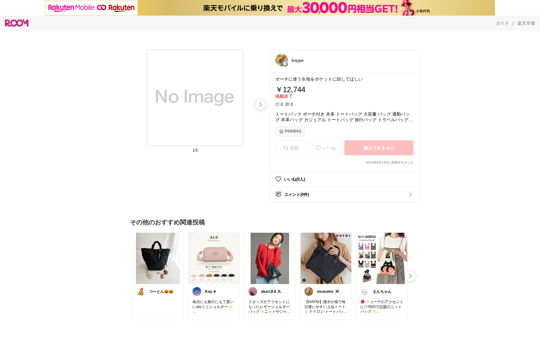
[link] (158, 258)
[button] (281, 60)
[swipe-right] (260, 105)
